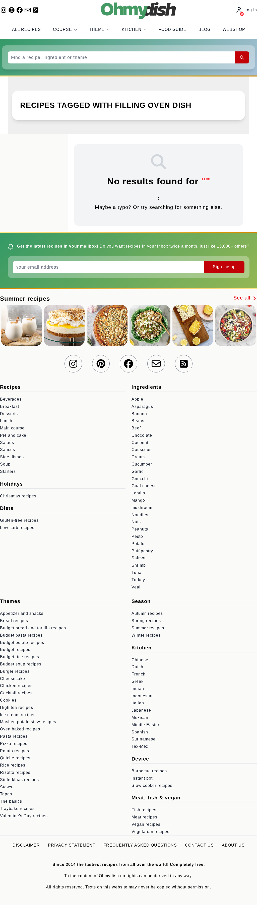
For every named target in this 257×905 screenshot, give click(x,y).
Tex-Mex (140, 746)
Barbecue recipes (149, 771)
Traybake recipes (17, 808)
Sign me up (224, 267)
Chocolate (142, 435)
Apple (137, 399)
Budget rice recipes (19, 657)
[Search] (242, 57)
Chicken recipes (16, 686)
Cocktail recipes (16, 693)
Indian (138, 689)
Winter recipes (146, 635)
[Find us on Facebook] (19, 10)
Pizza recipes (13, 743)
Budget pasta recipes (21, 635)
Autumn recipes (147, 613)
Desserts (9, 414)
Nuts (136, 522)
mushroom (142, 507)
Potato (138, 544)
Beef (136, 428)
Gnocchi (140, 479)
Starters (8, 471)
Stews (6, 787)
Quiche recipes (15, 758)
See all (242, 297)
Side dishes (12, 457)
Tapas (6, 794)
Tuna (137, 572)
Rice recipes (12, 765)
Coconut (140, 442)
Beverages (11, 399)
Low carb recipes (17, 527)
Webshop (234, 29)
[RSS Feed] (35, 10)
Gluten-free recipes (19, 520)
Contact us (199, 845)
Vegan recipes (146, 824)
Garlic (138, 471)
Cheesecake (12, 678)
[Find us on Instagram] (3, 10)
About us (233, 845)
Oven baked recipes (20, 729)
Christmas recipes (18, 496)
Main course (12, 428)
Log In (250, 10)
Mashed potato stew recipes (28, 722)
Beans (138, 421)
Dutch (137, 667)
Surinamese (144, 739)
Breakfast (9, 406)
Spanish (140, 732)
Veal (136, 587)
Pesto (137, 536)
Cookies (8, 700)
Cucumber (142, 464)
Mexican (140, 717)
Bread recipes (14, 621)
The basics (11, 801)
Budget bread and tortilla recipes (33, 628)
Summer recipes (148, 628)
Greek (138, 681)
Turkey (138, 580)
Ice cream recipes (18, 715)
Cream (138, 457)
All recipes (26, 29)
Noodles (140, 515)
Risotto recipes (15, 772)
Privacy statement (71, 845)
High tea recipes (16, 707)
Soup (5, 464)
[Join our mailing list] (27, 10)
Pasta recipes (14, 736)
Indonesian (143, 696)
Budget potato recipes (22, 642)
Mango (138, 500)
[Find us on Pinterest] (11, 10)
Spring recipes (146, 621)
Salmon (139, 558)
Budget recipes (15, 649)
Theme (97, 29)
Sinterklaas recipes (19, 780)
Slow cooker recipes (152, 785)
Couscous (142, 449)
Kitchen (132, 29)
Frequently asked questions (140, 845)
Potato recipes (14, 751)
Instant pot (142, 778)
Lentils (138, 493)
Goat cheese (144, 486)
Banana (139, 414)
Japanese (141, 710)
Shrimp (139, 565)
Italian (138, 703)
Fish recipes (144, 810)
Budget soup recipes (20, 664)
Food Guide (172, 29)
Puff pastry (142, 551)
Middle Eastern (147, 725)
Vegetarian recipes (150, 831)
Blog (205, 29)
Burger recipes (15, 671)
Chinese (140, 660)
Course (62, 29)
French (139, 674)
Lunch (6, 421)
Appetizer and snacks (21, 613)
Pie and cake (13, 435)
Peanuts (140, 529)
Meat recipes (144, 817)
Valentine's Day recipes (24, 816)
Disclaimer (26, 845)
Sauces (7, 449)
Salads (7, 442)
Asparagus (142, 406)
